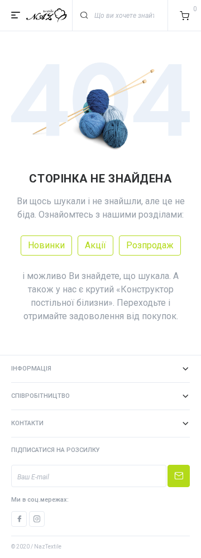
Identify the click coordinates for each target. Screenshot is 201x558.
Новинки (46, 245)
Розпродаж (150, 245)
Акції (95, 245)
